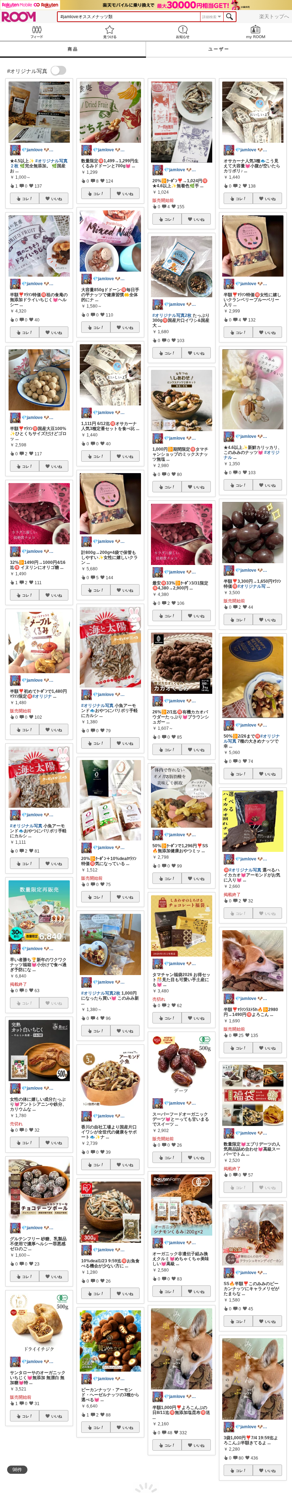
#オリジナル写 (252, 586)
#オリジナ (42, 696)
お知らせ (182, 32)
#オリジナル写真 (26, 825)
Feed (36, 32)
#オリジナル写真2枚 (100, 993)
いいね (56, 198)
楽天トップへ (274, 16)
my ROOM (255, 32)
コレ (25, 198)
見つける (109, 32)
